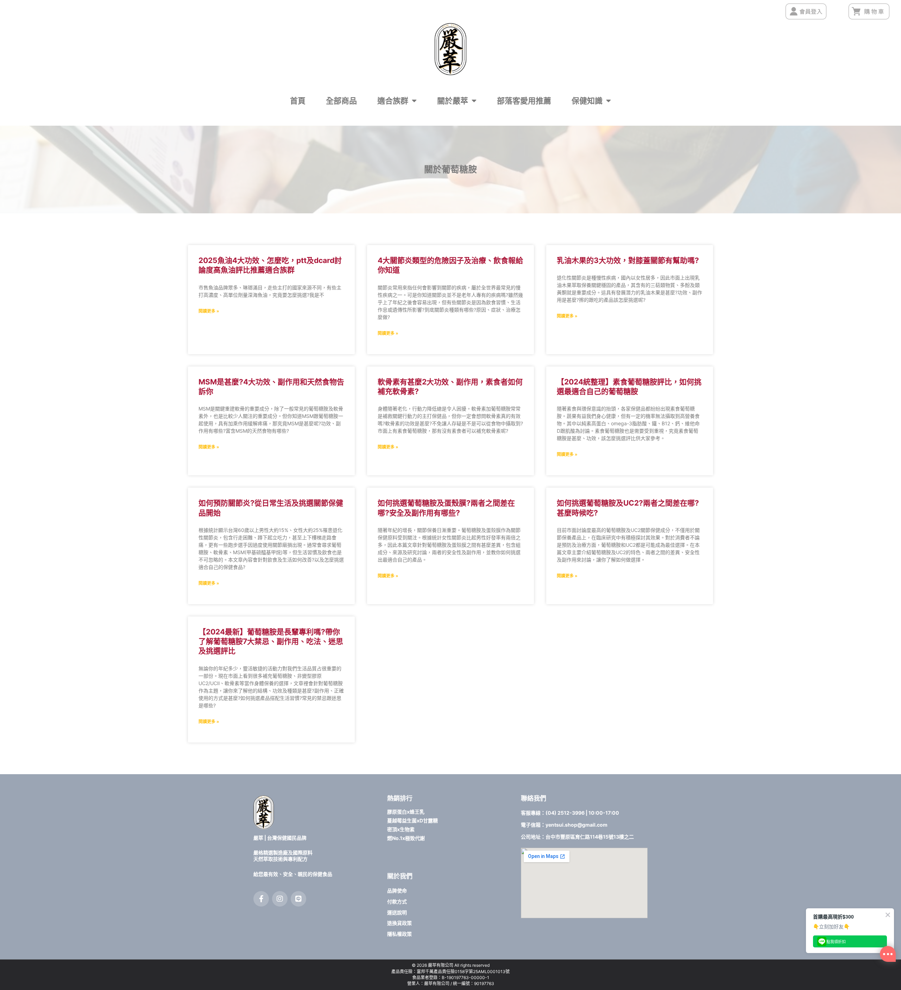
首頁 (297, 100)
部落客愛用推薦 (524, 100)
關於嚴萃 (452, 100)
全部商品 (341, 100)
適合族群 (392, 100)
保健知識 (587, 100)
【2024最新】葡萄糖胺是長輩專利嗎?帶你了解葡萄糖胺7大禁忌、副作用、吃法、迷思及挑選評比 (271, 641)
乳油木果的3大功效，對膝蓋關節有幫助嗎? (628, 260)
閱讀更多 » (209, 311)
